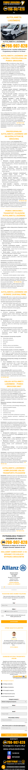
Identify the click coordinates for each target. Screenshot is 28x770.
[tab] (7, 680)
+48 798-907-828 (20, 123)
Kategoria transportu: (14, 699)
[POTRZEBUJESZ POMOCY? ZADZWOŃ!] (3, 767)
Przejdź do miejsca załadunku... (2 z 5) (14, 735)
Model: (14, 711)
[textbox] (12, 701)
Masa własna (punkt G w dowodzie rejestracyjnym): (14, 725)
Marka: (14, 705)
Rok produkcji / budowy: (14, 717)
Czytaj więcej (14, 647)
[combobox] (3, 611)
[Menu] (14, 12)
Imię (14, 603)
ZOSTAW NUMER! (14, 621)
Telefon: (14, 609)
